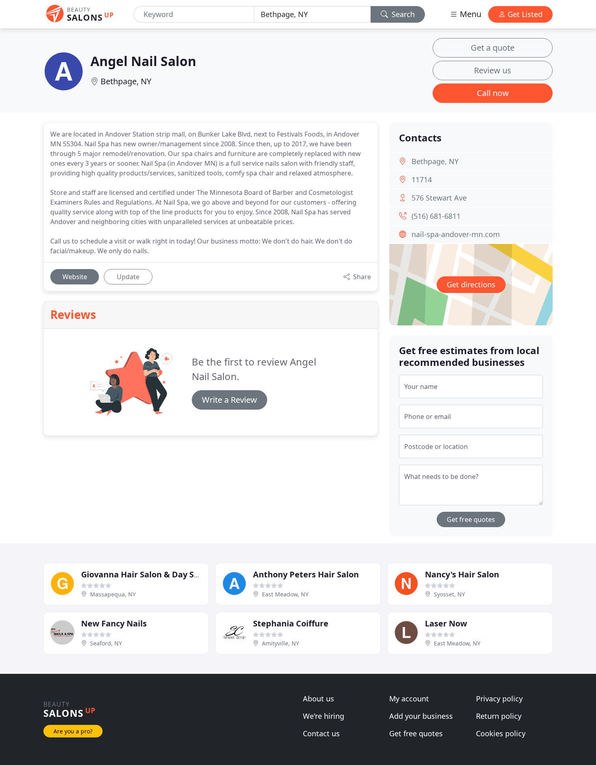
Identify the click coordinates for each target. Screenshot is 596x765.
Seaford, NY (106, 643)
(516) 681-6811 (436, 216)
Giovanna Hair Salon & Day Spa (142, 574)
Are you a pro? (73, 731)
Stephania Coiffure (290, 623)
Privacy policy (499, 698)
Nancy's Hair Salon (462, 574)
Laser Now (446, 623)
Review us (492, 70)
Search (402, 14)
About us (318, 698)
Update (128, 276)
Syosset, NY (449, 594)
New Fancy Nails (114, 623)
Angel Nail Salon (143, 61)
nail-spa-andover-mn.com (456, 234)
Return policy (498, 716)
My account (409, 698)
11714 (422, 179)
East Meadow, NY (285, 594)
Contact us (321, 733)
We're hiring (323, 716)
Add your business (421, 716)
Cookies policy (500, 733)
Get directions (471, 284)
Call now (493, 93)
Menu (469, 14)
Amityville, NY (280, 643)
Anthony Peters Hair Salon (306, 574)
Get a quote (493, 47)
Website (74, 276)
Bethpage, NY (126, 81)
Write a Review (229, 399)
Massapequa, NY (113, 594)
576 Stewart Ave (439, 198)
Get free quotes (471, 519)
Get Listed (524, 14)
